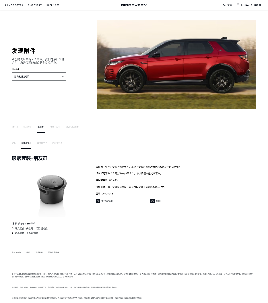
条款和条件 (16, 252)
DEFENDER (53, 5)
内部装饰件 (57, 143)
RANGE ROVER (14, 5)
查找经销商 (107, 200)
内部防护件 (42, 143)
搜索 (230, 5)
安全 (14, 143)
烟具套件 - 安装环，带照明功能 (31, 228)
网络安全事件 (53, 252)
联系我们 (39, 252)
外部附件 (27, 126)
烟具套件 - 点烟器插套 (26, 232)
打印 (158, 200)
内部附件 (41, 126)
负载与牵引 (55, 126)
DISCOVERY (35, 5)
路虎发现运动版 (21, 76)
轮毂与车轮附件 (73, 126)
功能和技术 (26, 143)
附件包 (15, 126)
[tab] (15, 127)
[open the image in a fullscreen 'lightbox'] (52, 191)
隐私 (28, 252)
